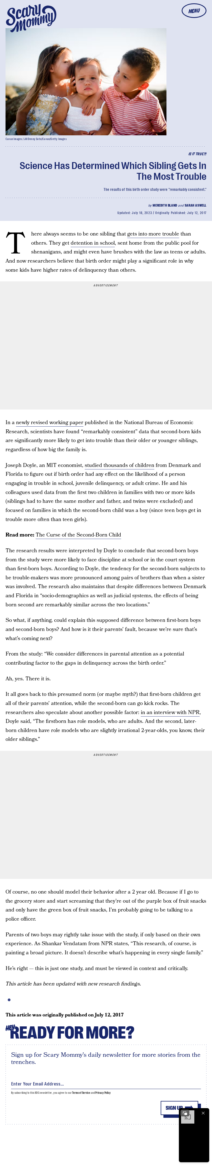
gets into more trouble (153, 234)
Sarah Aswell (195, 205)
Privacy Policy (103, 1092)
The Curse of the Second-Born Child (78, 535)
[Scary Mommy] (31, 18)
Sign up (174, 1108)
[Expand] (185, 1113)
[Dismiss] (203, 1113)
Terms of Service (81, 1092)
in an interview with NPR (170, 712)
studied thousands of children (119, 465)
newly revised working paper (49, 422)
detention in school (93, 243)
